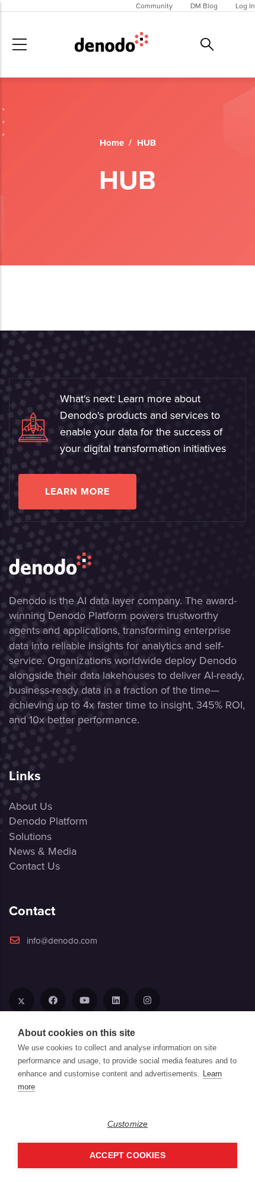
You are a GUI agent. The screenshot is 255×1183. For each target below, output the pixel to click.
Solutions (30, 836)
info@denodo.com (62, 940)
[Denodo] (111, 44)
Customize (127, 1124)
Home (112, 142)
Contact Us (34, 865)
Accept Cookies (127, 1155)
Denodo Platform (48, 820)
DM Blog (204, 6)
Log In (245, 6)
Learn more (77, 491)
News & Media (42, 851)
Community (154, 6)
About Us (30, 806)
